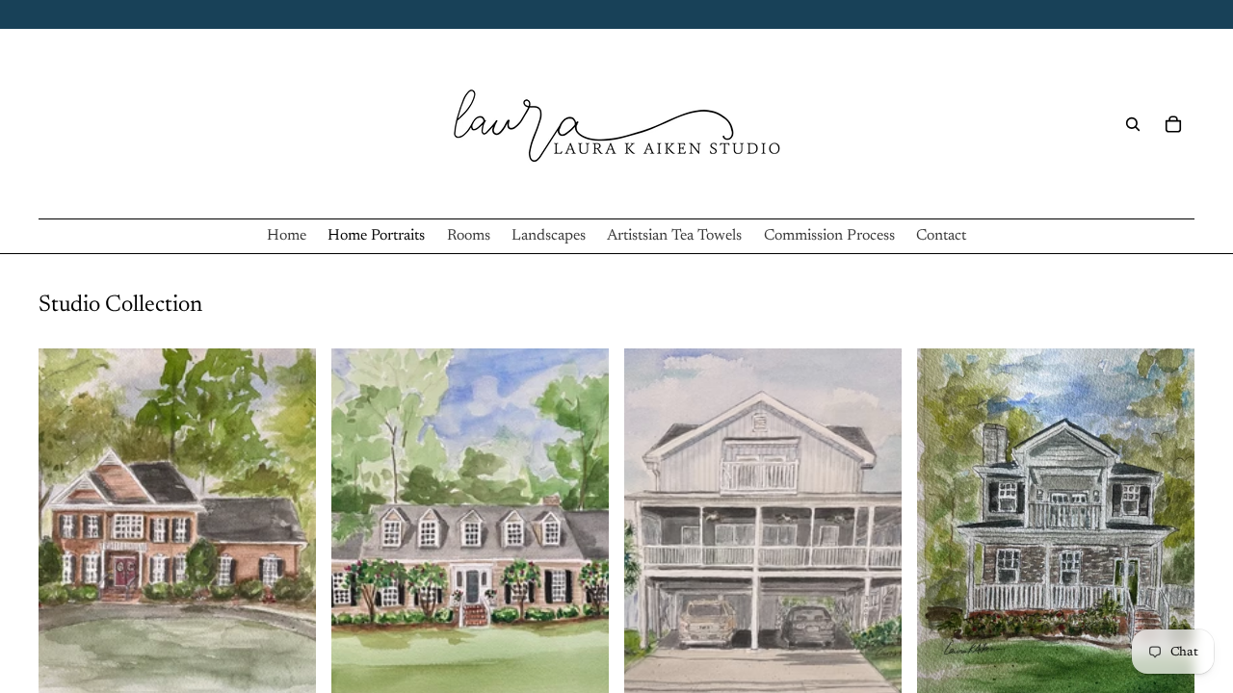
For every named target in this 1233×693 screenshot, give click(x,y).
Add (302, 665)
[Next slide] (287, 521)
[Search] (1133, 124)
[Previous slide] (67, 521)
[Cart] (1173, 124)
